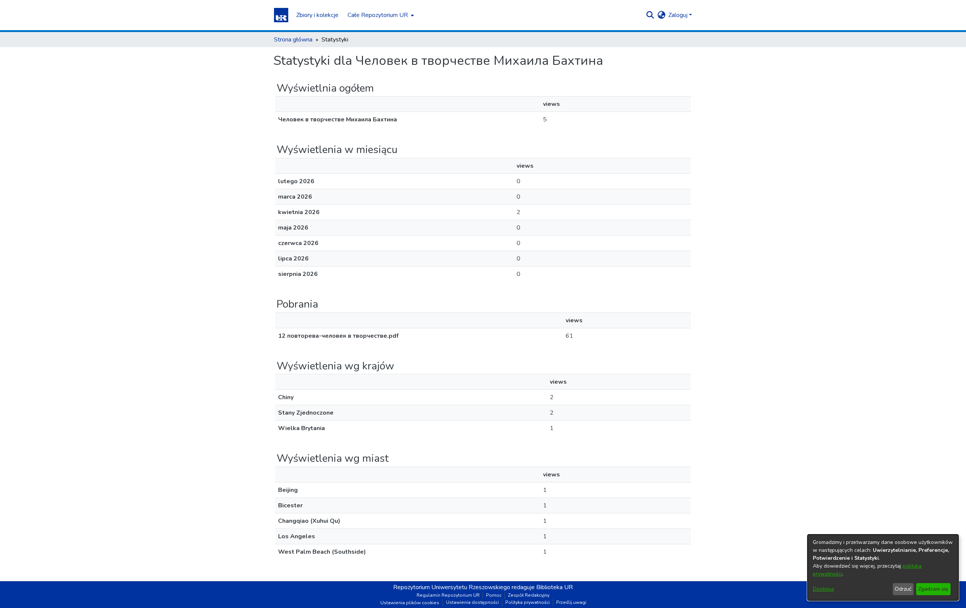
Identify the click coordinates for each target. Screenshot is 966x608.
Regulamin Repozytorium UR (448, 595)
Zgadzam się (933, 589)
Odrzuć (903, 589)
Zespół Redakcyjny (528, 595)
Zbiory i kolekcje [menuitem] (317, 15)
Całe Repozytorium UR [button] (378, 15)
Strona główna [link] (293, 39)
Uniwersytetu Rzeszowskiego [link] (470, 587)
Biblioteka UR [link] (554, 587)
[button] (281, 15)
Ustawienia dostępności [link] (472, 602)
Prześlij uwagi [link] (571, 602)
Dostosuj (823, 589)
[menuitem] (380, 15)
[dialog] (883, 567)
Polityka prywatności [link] (527, 602)
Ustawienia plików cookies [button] (409, 603)
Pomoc (493, 595)
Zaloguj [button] (678, 15)
